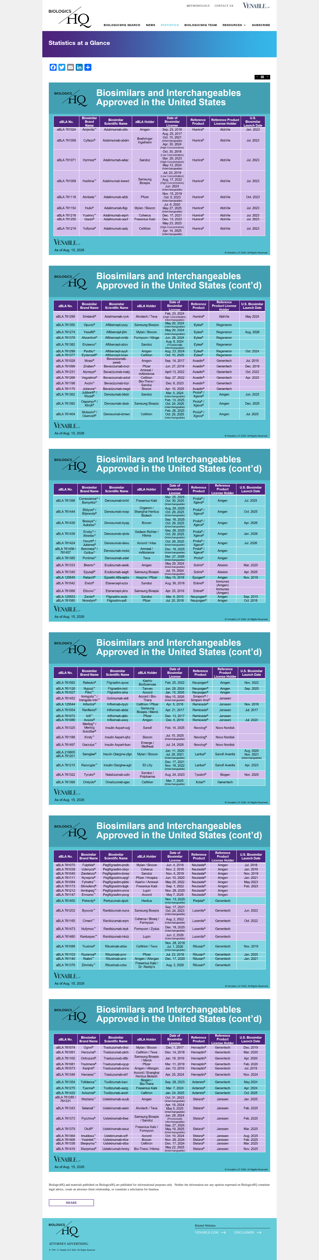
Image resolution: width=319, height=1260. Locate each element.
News (150, 25)
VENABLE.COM (206, 1232)
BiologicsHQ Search (122, 25)
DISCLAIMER (244, 1232)
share (71, 1202)
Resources (232, 25)
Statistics (170, 25)
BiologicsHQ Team (200, 25)
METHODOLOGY (198, 5)
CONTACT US (224, 5)
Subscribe (261, 25)
